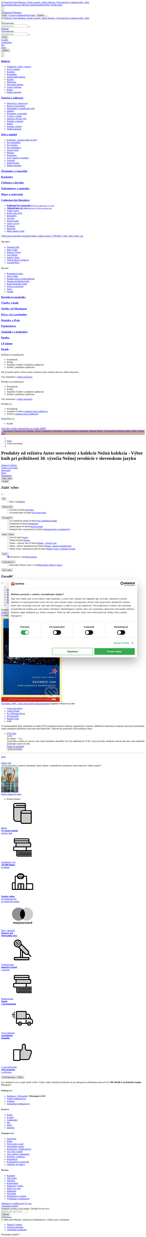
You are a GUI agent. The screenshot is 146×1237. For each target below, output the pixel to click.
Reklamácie (12, 1159)
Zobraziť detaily (121, 643)
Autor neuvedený (15, 708)
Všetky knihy (13, 210)
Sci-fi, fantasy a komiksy (18, 158)
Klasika (10, 79)
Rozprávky (12, 155)
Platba (9, 1141)
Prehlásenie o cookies (16, 1196)
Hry (28, 15)
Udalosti (10, 1101)
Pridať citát (6, 763)
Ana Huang (12, 255)
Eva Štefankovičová (16, 713)
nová (26, 537)
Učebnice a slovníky (12, 182)
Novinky (11, 218)
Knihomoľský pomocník (18, 1162)
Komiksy (11, 72)
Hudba (5, 337)
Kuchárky (7, 176)
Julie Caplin (12, 250)
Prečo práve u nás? (15, 1144)
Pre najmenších (14, 142)
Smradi (10, 291)
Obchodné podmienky (17, 1229)
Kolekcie (11, 226)
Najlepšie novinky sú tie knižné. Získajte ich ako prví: (25, 1208)
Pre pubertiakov (14, 147)
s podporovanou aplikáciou (35, 411)
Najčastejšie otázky (15, 1146)
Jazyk (4, 554)
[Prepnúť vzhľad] (2, 8)
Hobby (10, 124)
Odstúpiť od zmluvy (16, 1164)
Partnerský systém (15, 1186)
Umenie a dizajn (14, 126)
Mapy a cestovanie (12, 194)
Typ (3, 499)
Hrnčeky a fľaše (10, 320)
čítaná (27, 540)
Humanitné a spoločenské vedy (21, 108)
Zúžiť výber (7, 570)
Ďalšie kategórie (14, 92)
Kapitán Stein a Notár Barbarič (21, 279)
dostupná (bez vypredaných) (57, 529)
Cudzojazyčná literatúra (15, 200)
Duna (9, 289)
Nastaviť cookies (14, 1224)
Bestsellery (12, 216)
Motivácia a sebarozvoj (17, 103)
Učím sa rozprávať (15, 286)
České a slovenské (9, 468)
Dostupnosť (7, 518)
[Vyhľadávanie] (2, 21)
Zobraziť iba (7, 507)
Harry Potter (12, 276)
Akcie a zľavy (13, 223)
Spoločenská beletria (16, 77)
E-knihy (12, 15)
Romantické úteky (15, 273)
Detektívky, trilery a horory (19, 66)
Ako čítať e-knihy (15, 1151)
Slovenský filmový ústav (50, 565)
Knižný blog (49, 5)
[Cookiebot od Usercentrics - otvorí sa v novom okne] (122, 584)
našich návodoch (24, 377)
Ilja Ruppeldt (13, 716)
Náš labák (11, 1193)
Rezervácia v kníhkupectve (19, 1149)
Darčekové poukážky (13, 297)
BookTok (11, 228)
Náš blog (11, 1181)
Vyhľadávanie (7, 23)
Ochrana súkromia (15, 1227)
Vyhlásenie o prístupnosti (18, 1198)
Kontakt (58, 5)
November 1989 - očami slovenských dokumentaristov (25, 703)
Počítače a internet (15, 121)
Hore (3, 757)
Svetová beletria (14, 87)
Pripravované (13, 221)
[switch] (57, 632)
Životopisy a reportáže (17, 113)
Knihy (4, 15)
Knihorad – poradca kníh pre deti (22, 140)
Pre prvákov (12, 145)
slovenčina (31, 557)
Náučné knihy (13, 163)
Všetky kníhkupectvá (16, 1098)
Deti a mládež (9, 134)
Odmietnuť (72, 651)
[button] (76, 738)
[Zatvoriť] (2, 494)
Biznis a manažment (16, 106)
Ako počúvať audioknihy (18, 1154)
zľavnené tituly (39, 512)
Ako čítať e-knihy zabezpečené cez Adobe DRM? (23, 428)
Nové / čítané (7, 534)
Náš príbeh (12, 1178)
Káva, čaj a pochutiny (14, 314)
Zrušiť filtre (6, 612)
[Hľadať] (29, 26)
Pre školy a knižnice (16, 1156)
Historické (11, 82)
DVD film (11, 733)
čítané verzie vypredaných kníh (61, 549)
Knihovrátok (29, 5)
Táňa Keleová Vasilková (18, 260)
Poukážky (39, 5)
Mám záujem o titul (15, 231)
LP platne (7, 343)
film (22, 501)
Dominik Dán (13, 247)
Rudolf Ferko (13, 718)
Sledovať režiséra (9, 465)
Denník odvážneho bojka (18, 281)
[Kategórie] (47, 16)
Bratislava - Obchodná (17, 1096)
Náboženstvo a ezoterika (15, 188)
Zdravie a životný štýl (16, 119)
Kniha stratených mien (11, 794)
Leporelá (11, 160)
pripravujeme (37, 526)
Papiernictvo (8, 326)
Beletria (5, 61)
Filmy (33, 15)
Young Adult (12, 150)
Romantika (12, 74)
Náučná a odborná (12, 97)
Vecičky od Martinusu (14, 308)
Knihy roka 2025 (14, 213)
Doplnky (40, 15)
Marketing (11, 1191)
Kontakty (11, 1175)
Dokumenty (6, 475)
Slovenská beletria (15, 84)
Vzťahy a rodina (14, 116)
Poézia (10, 89)
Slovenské (5, 470)
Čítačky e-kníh (9, 302)
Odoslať (5, 1214)
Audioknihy (21, 15)
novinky (30, 510)
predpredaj (33, 523)
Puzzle (5, 349)
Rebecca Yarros (14, 252)
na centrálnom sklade (47, 521)
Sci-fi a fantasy (13, 69)
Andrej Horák (13, 711)
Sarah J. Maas (13, 257)
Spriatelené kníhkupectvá (18, 1104)
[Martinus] (11, 12)
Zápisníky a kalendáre (14, 331)
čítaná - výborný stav (47, 543)
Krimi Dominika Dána (17, 284)
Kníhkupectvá (17, 5)
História (10, 111)
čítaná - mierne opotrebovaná (58, 546)
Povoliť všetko (114, 651)
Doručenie (6, 5)
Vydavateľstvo (8, 562)
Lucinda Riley (13, 262)
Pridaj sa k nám (14, 1188)
